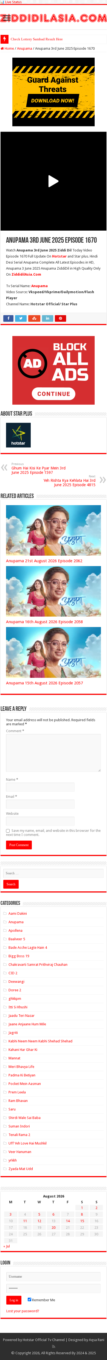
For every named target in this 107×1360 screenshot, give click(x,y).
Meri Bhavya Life (21, 1067)
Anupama (24, 48)
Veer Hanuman (20, 1152)
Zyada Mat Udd (21, 1169)
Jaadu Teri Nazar (22, 1016)
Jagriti (13, 1033)
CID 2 (13, 973)
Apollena (15, 930)
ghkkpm (15, 999)
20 (53, 1227)
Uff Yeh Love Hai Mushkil (28, 1143)
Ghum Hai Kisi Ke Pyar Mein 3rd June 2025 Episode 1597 (39, 468)
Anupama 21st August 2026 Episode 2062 (44, 560)
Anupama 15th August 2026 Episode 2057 (44, 683)
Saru (12, 1109)
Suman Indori (19, 1126)
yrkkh (13, 1160)
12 (39, 1221)
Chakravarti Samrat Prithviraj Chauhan (38, 964)
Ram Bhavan (18, 1101)
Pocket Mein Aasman (25, 1084)
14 (68, 1221)
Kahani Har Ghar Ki (23, 1050)
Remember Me (43, 1300)
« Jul (6, 1246)
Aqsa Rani (96, 1340)
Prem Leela (17, 1092)
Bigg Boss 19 (19, 956)
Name (12, 779)
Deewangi (16, 982)
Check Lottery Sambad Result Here (37, 39)
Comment (15, 731)
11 (25, 1221)
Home (9, 48)
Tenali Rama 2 (19, 1135)
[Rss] (54, 1346)
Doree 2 (15, 990)
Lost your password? (22, 1311)
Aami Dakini (18, 913)
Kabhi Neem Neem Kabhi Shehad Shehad (40, 1041)
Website (12, 813)
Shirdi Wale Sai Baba (25, 1118)
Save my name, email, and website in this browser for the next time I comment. (53, 833)
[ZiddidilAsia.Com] (53, 17)
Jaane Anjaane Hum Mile (27, 1024)
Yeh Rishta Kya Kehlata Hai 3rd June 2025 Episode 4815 (69, 481)
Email (11, 796)
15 (82, 1221)
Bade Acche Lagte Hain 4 (28, 947)
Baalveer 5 (17, 939)
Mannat (14, 1058)
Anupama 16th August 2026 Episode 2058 (44, 621)
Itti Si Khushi (18, 1007)
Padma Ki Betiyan (22, 1075)
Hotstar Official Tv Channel (44, 1340)
